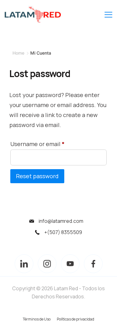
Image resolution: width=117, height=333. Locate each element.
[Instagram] (47, 263)
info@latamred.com (61, 221)
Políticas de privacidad (75, 319)
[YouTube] (70, 263)
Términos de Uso (37, 319)
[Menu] (108, 14)
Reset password (37, 176)
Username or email (39, 143)
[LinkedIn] (24, 263)
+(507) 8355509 (63, 232)
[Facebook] (93, 263)
